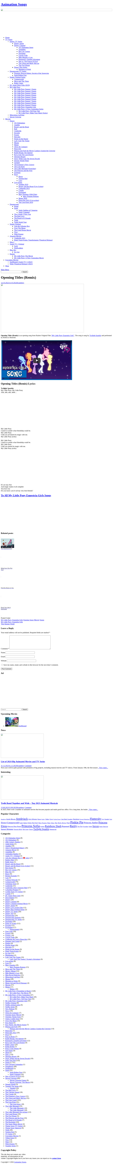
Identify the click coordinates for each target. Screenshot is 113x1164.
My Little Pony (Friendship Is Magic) (18, 991)
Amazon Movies (15, 236)
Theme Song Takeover (13, 1128)
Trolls (16, 220)
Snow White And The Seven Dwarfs (27, 159)
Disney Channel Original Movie (16, 904)
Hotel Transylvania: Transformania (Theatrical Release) (33, 240)
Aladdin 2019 (23, 184)
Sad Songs (9, 1050)
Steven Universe (15, 117)
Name (3, 652)
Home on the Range (21, 139)
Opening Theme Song (13, 1017)
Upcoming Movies (11, 260)
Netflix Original (15, 224)
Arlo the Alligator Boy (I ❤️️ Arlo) (17, 858)
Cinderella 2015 (24, 188)
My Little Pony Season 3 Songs (25, 93)
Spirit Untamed (15, 1074)
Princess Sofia (31, 826)
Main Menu (5, 270)
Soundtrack (9, 1066)
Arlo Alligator (32, 819)
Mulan (16, 145)
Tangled (17, 163)
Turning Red (23, 178)
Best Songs (9, 868)
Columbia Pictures (11, 890)
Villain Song (9, 1138)
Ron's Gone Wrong (12, 1048)
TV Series (8, 39)
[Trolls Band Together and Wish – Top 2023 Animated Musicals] (22, 799)
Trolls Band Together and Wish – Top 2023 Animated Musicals (29, 803)
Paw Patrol (9, 1023)
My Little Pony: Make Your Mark (21, 997)
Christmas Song (10, 884)
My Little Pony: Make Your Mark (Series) (33, 113)
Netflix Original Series (17, 77)
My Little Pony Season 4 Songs (25, 95)
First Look (9, 931)
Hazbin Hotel (10, 945)
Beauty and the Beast (21, 127)
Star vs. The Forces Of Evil (28, 61)
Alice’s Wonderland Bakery (15, 848)
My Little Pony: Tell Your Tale (29, 111)
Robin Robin (9, 1047)
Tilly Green (25, 829)
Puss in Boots (10, 1037)
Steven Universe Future (18, 1080)
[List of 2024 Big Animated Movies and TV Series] (22, 757)
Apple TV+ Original (17, 244)
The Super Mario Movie (13, 1124)
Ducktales (22, 53)
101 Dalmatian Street (26, 47)
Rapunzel (65, 826)
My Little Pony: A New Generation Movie (29, 258)
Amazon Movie (10, 850)
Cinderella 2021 (19, 238)
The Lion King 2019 (26, 202)
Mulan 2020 (23, 198)
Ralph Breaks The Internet (23, 153)
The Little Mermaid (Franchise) (25, 169)
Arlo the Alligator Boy (22, 226)
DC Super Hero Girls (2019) (20, 85)
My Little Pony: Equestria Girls (25, 107)
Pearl (68, 823)
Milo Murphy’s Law (26, 57)
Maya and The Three (21, 81)
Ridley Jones (18, 83)
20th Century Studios (12, 842)
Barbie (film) (9, 860)
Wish (7, 1142)
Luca (20, 180)
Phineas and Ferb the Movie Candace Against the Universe (34, 151)
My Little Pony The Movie (23, 256)
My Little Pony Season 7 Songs (25, 101)
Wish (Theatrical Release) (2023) (21, 264)
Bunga (39, 819)
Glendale (106, 819)
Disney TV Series (16, 41)
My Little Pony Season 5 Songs (25, 97)
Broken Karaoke (11, 876)
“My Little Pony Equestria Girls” (62, 335)
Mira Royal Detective (12, 975)
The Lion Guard (11, 1100)
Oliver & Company (21, 147)
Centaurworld (19, 79)
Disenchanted (14, 929)
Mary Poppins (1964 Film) (28, 194)
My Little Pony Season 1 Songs (25, 89)
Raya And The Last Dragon (24, 155)
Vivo (16, 232)
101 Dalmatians (19, 123)
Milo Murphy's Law (12, 973)
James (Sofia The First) (30, 823)
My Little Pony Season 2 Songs (25, 91)
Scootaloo (85, 826)
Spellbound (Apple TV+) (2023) (21, 262)
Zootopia (17, 173)
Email (3, 657)
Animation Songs (14, 4)
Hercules (17, 137)
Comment (5, 649)
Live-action (18, 182)
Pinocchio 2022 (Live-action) (29, 200)
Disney (12, 121)
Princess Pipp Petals (14, 826)
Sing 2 (12, 242)
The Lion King (19, 167)
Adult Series (9, 844)
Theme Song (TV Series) (14, 1126)
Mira (56, 823)
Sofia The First (10, 1060)
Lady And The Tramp (21, 141)
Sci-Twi (80, 826)
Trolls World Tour (20, 222)
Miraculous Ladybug (17, 115)
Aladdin (17, 125)
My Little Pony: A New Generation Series (28, 109)
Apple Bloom (10, 819)
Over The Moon (19, 228)
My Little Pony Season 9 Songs (25, 105)
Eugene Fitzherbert (84, 819)
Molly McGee (62, 823)
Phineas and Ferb (11, 1027)
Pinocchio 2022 (10, 1033)
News (7, 1011)
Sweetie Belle (18, 829)
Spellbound (9, 1068)
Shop (7, 266)
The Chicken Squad (12, 1092)
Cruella (21, 190)
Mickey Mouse (10, 971)
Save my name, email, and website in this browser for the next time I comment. (31, 665)
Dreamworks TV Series (18, 71)
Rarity (73, 826)
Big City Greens (24, 51)
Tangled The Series (12, 1086)
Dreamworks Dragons (13, 917)
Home (7, 37)
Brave (21, 176)
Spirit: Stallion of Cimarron (28, 210)
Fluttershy (95, 818)
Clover (51, 819)
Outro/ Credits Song (12, 1019)
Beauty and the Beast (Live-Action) (31, 186)
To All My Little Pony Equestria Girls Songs (26, 495)
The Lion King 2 (16, 1104)
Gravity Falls (23, 55)
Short (7, 1052)
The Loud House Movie (22, 230)
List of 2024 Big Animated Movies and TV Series (23, 761)
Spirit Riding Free (20, 75)
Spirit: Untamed (24, 212)
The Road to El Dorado (22, 218)
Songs (42, 620)
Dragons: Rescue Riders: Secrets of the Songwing (31, 73)
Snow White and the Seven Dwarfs (17, 1058)
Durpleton (76, 819)
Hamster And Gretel (12, 941)
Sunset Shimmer (7, 829)
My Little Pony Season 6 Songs (25, 99)
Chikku (47, 819)
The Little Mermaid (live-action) (16, 1112)
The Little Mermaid (12, 1106)
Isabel (21, 823)
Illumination (9, 955)
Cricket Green (56, 819)
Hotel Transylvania (12, 951)
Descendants (9, 898)
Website (3, 661)
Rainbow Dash (53, 826)
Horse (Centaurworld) (10, 822)
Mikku (52, 823)
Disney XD (9, 913)
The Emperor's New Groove (15, 1096)
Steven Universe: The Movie (20, 1082)
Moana (16, 143)
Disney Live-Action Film (14, 908)
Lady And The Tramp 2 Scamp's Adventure (25, 959)
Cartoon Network (11, 880)
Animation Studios (11, 854)
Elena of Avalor (10, 923)
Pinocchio (17, 149)
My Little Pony (15, 87)
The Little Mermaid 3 (17, 1110)
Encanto (17, 133)
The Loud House (11, 1114)
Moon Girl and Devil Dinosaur (16, 983)
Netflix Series (10, 1007)
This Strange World (7, 624)
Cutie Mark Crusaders (67, 819)
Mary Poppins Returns (31, 196)
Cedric (43, 819)
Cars (6, 878)
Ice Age (17, 252)
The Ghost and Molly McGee (29, 63)
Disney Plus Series (20, 67)
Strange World (10, 1084)
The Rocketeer (10, 1122)
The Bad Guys (19, 216)
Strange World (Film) (21, 161)
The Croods (9, 1094)
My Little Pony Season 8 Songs (25, 103)
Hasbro (12, 254)
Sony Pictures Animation (14, 1064)
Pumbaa (42, 826)
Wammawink (53, 829)
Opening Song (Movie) (31, 620)
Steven (95, 826)
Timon (31, 829)
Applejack (22, 818)
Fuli (103, 819)
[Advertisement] (56, 410)
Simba (90, 826)
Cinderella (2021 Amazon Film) (16, 888)
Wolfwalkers (18, 248)
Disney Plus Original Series (14, 910)
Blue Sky (13, 250)
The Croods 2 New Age (22, 214)
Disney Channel (19, 45)
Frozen (16, 135)
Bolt (15, 129)
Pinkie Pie (76, 822)
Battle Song (9, 862)
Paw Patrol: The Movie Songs (15, 1025)
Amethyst (3, 819)
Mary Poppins (42, 823)
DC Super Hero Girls (12, 896)
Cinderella (17, 131)
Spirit (16, 208)
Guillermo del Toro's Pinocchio (16, 939)
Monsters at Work (25, 69)
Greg (110, 819)
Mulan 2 (13, 989)
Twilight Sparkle (95, 335)
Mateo (49, 823)
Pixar (16, 175)
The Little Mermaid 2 (17, 1108)
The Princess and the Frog (23, 171)
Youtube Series (10, 1146)
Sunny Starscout (103, 826)
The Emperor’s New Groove (24, 165)
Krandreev (20, 283)
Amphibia (22, 49)
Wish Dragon (18, 234)
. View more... (103, 768)
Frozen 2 (8, 935)
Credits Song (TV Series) (14, 892)
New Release (10, 1009)
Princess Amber (91, 822)
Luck (16, 246)
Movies (7, 119)
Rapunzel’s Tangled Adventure (29, 59)
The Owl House (24, 65)
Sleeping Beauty (20, 157)
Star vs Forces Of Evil (13, 1076)
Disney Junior (19, 43)
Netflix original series (12, 1005)
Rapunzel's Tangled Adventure (16, 1041)
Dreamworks (14, 204)
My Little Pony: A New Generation (17, 995)
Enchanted (22, 192)
